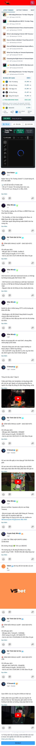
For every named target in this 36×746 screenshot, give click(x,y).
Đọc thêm (4, 194)
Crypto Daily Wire (13, 533)
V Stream (10, 367)
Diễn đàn (13, 112)
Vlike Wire (10, 205)
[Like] (18, 198)
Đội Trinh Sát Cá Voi (14, 237)
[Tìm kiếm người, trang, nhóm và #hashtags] (32, 3)
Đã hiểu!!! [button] (18, 743)
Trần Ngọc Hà (13, 88)
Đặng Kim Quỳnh (14, 96)
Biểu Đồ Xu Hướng (20, 131)
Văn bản (18, 124)
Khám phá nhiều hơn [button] (7, 739)
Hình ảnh (30, 124)
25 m (8, 175)
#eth (25, 519)
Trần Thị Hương (13, 81)
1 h (8, 207)
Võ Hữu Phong (13, 85)
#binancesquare (6, 519)
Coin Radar (11, 172)
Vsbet (9, 566)
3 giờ (8, 420)
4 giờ (8, 570)
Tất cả (7, 124)
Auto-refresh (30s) (21, 112)
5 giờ (8, 653)
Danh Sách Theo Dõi (29, 131)
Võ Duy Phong (13, 92)
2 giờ (8, 337)
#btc (22, 519)
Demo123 (11, 107)
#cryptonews (16, 519)
